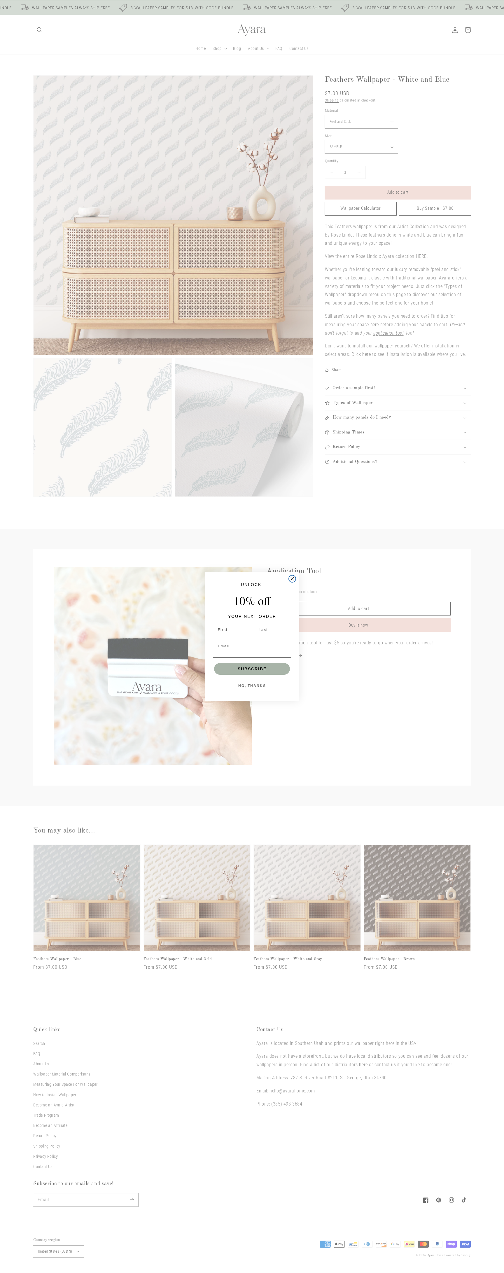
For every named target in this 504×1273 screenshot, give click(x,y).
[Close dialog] (292, 578)
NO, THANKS (252, 686)
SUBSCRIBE (252, 669)
